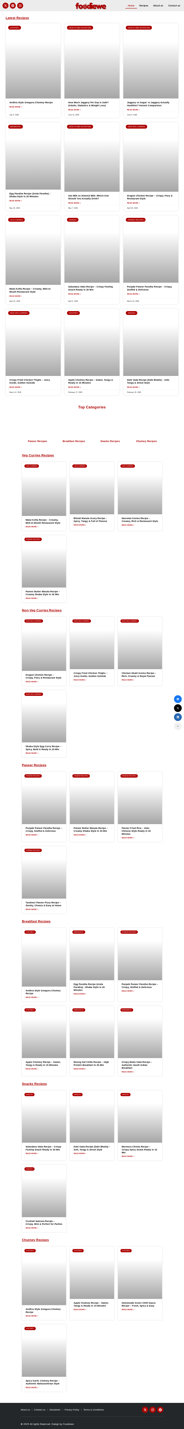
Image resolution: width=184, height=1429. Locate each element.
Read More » (15, 107)
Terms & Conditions (93, 1410)
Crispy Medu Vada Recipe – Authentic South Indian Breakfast (137, 1065)
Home (131, 5)
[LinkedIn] (178, 717)
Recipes (143, 5)
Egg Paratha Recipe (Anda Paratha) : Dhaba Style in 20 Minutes (89, 987)
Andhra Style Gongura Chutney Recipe (31, 102)
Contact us (39, 1410)
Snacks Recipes (110, 441)
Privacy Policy (72, 1410)
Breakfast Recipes (74, 441)
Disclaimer (54, 1410)
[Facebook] (178, 699)
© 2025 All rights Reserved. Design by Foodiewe (47, 1424)
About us (158, 5)
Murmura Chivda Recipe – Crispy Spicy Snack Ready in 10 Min (139, 1149)
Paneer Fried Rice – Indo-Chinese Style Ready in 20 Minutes (136, 831)
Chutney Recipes (146, 441)
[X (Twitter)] (178, 708)
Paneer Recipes (37, 441)
